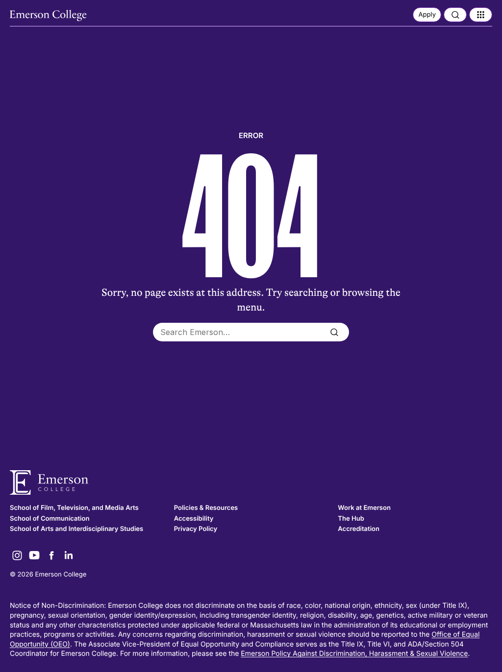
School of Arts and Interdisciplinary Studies (76, 529)
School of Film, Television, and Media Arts (74, 508)
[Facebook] (51, 555)
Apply (427, 15)
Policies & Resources (206, 508)
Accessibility (194, 519)
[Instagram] (17, 555)
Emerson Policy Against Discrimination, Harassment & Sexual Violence (354, 653)
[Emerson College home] (251, 482)
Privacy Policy (195, 529)
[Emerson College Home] (49, 16)
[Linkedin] (68, 555)
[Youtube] (34, 555)
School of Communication (49, 519)
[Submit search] (334, 332)
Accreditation (358, 529)
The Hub (351, 519)
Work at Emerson (364, 508)
